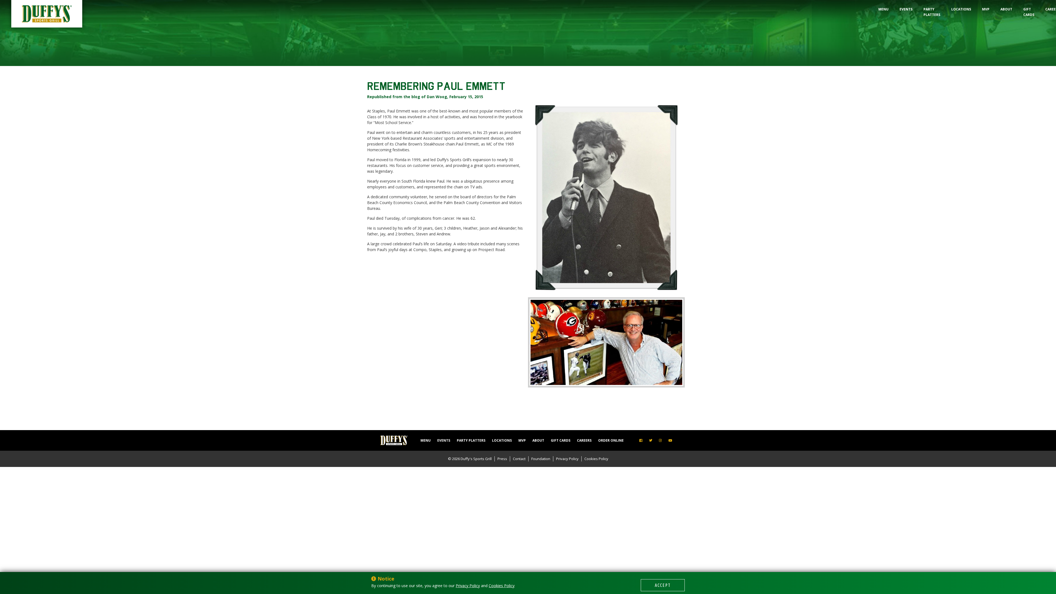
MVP (985, 9)
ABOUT (1006, 9)
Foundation (540, 458)
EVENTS (906, 9)
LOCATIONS (961, 9)
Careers (584, 440)
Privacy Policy (567, 458)
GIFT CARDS (1028, 12)
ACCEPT (663, 585)
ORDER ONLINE (611, 440)
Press (502, 458)
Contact (519, 458)
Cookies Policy (596, 458)
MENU (883, 9)
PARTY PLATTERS (931, 12)
